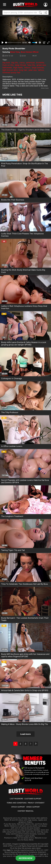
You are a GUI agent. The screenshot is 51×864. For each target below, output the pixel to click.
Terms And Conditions (16, 803)
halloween (7, 67)
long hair (23, 70)
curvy (22, 62)
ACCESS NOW (25, 858)
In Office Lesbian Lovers (11, 446)
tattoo (41, 70)
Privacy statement (36, 803)
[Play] (25, 31)
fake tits (31, 65)
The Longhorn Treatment (12, 516)
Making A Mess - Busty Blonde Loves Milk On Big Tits (24, 724)
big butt (6, 62)
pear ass (33, 70)
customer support (32, 799)
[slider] (13, 42)
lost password (16, 799)
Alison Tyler (15, 52)
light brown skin (9, 70)
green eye (41, 65)
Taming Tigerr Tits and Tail (13, 550)
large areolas (38, 67)
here (9, 850)
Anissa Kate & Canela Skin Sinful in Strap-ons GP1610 (24, 690)
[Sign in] (46, 4)
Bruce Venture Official (29, 52)
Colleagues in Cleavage (11, 378)
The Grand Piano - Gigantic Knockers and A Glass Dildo (25, 129)
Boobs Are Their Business (12, 200)
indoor (27, 67)
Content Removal (26, 811)
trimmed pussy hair (11, 72)
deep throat (20, 65)
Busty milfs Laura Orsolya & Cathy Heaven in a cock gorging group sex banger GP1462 (23, 343)
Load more (25, 734)
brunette (40, 62)
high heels (18, 67)
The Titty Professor (9, 412)
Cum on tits (7, 65)
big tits (14, 62)
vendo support (33, 807)
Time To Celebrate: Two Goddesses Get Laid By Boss (24, 584)
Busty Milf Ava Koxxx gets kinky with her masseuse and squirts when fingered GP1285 (25, 655)
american (30, 62)
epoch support (18, 807)
